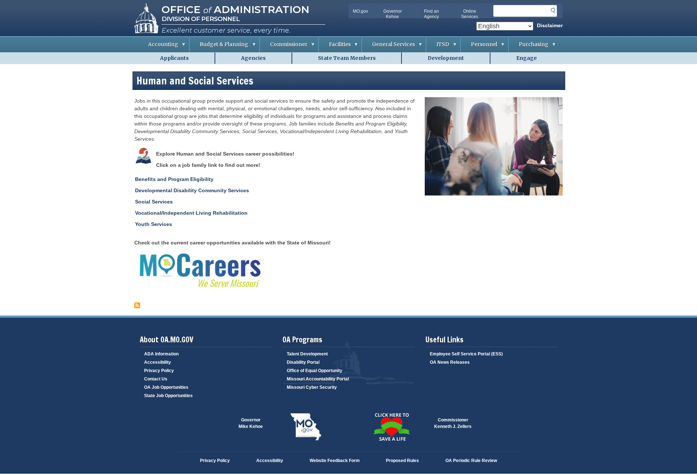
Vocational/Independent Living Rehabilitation (191, 213)
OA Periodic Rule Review (471, 460)
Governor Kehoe (392, 14)
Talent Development (307, 353)
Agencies (253, 58)
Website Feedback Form (335, 460)
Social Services (154, 202)
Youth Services (153, 224)
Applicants (174, 58)
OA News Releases (450, 362)
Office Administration (235, 9)
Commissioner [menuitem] (283, 46)
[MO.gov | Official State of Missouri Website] (305, 426)
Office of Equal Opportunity (314, 370)
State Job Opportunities (168, 395)
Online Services (469, 14)
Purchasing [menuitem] (529, 46)
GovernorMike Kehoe (251, 423)
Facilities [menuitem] (335, 46)
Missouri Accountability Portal (318, 379)
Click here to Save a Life (391, 426)
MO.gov (360, 11)
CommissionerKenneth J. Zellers (453, 423)
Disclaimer (550, 25)
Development (446, 58)
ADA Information (161, 353)
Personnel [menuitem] (479, 46)
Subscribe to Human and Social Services (137, 305)
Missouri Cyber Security (312, 387)
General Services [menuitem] (388, 46)
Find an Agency (431, 14)
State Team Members (347, 58)
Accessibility (157, 362)
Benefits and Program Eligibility (174, 179)
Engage (526, 58)
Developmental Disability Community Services (192, 190)
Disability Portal (303, 362)
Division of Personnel (201, 18)
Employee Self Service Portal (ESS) (466, 353)
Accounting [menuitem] (158, 46)
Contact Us (155, 379)
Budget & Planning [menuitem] (218, 46)
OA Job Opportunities (166, 387)
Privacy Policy (159, 370)
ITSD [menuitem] (437, 46)
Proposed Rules (402, 460)
